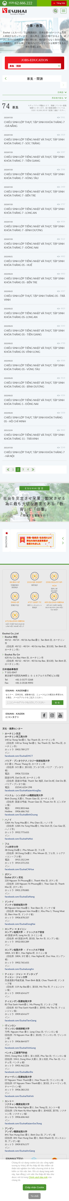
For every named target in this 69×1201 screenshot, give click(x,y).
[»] (32, 469)
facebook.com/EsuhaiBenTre (19, 1072)
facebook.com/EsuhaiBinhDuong (21, 815)
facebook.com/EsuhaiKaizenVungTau (23, 791)
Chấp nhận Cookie (34, 1187)
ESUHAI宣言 (34, 488)
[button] (63, 539)
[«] (8, 469)
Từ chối (34, 1196)
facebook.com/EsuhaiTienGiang (20, 1021)
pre (5, 78)
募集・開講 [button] (15, 66)
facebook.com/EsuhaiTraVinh (19, 1096)
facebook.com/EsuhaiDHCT (19, 756)
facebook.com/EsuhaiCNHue (19, 869)
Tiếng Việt (60, 3)
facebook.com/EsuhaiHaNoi (19, 839)
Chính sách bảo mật (38, 1177)
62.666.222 (20, 3)
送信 (57, 703)
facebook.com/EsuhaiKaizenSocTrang (23, 1123)
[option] (36, 540)
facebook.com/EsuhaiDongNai (20, 924)
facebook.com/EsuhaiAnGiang (20, 1151)
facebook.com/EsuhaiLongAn (19, 969)
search (55, 11)
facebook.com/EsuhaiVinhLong (20, 1048)
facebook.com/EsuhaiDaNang (19, 897)
